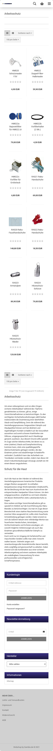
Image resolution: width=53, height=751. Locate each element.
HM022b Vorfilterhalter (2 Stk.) (37, 126)
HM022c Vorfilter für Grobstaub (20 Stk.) (15, 179)
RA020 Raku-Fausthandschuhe (17, 231)
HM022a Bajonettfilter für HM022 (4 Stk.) (15, 126)
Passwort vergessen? (16, 608)
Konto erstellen (13, 604)
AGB (4, 720)
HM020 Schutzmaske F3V (15, 73)
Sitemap (10, 681)
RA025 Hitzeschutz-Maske (15, 339)
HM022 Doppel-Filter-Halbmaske (38, 73)
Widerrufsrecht (8, 715)
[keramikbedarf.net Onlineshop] (6, 3)
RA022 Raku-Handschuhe (37, 231)
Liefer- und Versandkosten (13, 700)
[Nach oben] (44, 746)
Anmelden (26, 598)
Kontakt (5, 710)
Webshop (17, 747)
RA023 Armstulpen (15, 284)
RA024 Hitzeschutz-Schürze (37, 286)
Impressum (7, 705)
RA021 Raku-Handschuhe (37, 178)
